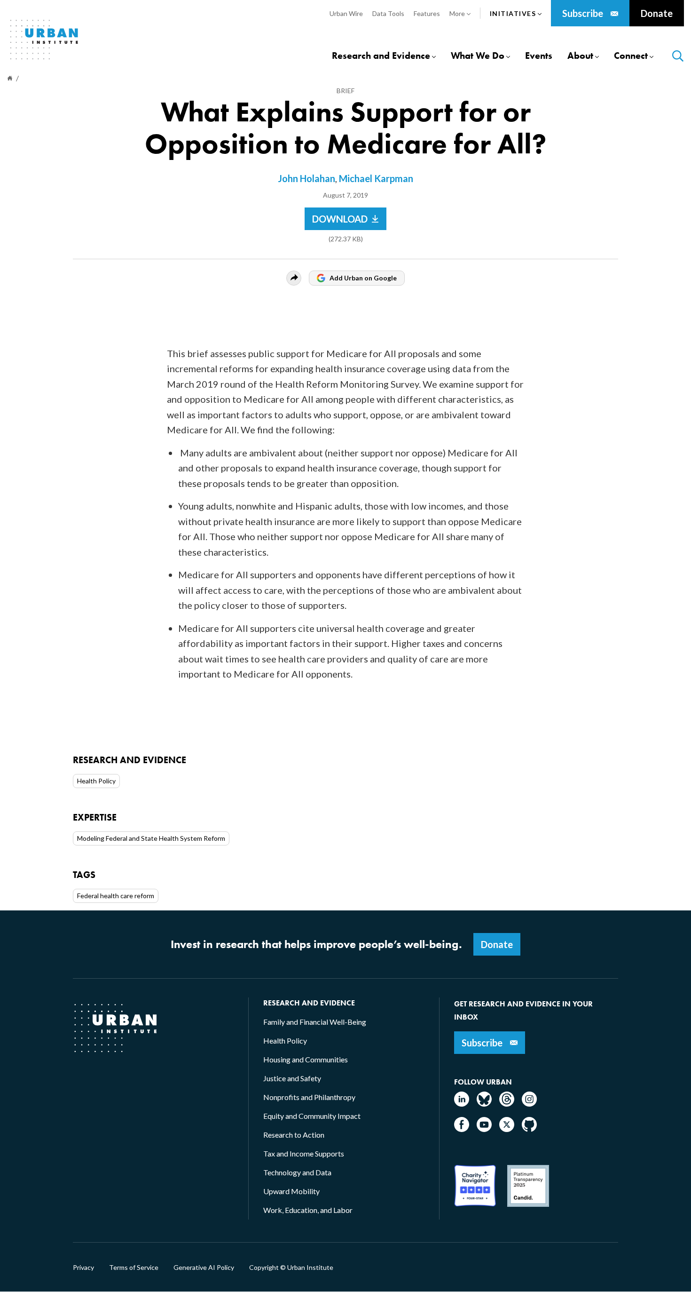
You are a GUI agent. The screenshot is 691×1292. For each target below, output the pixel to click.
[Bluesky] (484, 1103)
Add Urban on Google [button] (363, 278)
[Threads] (506, 1103)
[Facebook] (461, 1129)
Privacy (83, 1267)
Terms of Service (133, 1267)
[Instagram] (529, 1103)
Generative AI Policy (203, 1267)
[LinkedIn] (461, 1103)
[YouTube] (484, 1129)
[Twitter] (506, 1129)
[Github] (529, 1129)
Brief (345, 91)
